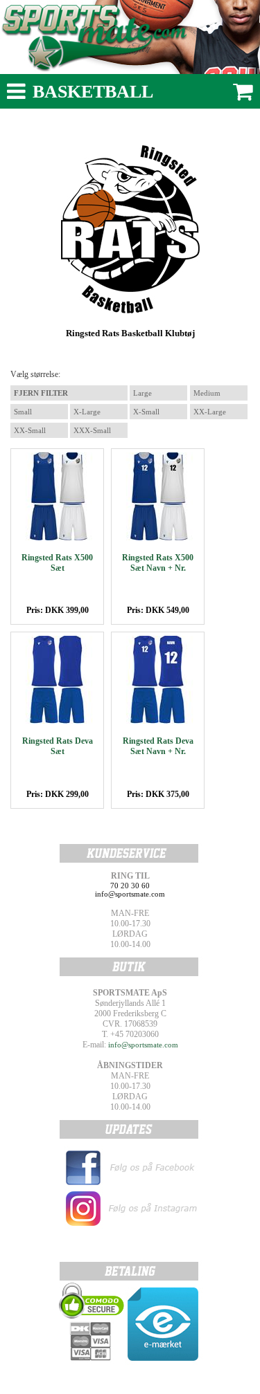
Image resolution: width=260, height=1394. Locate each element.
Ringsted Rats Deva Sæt (57, 746)
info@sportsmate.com (143, 1044)
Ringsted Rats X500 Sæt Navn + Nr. (157, 563)
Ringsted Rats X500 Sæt (57, 563)
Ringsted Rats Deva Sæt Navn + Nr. (158, 746)
